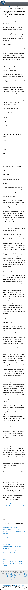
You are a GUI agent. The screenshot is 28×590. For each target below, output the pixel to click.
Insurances (15, 4)
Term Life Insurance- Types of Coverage (12, 561)
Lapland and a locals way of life (10, 527)
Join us (7, 576)
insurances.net (4, 6)
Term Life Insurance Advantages (10, 535)
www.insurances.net (5, 585)
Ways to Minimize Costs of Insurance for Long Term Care (14, 532)
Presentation (16, 574)
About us (7, 573)
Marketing (21, 578)
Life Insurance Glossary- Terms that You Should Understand (12, 547)
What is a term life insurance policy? (11, 529)
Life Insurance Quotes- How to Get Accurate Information (13, 554)
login (19, 585)
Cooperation (7, 577)
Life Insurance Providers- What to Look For (13, 550)
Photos (21, 577)
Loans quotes (25, 576)
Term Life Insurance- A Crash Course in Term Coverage (13, 564)
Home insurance (11, 576)
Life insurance (11, 574)
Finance (7, 4)
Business (11, 579)
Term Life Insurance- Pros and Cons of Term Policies (13, 558)
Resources (16, 578)
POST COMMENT (19, 523)
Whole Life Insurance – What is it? (11, 537)
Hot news (21, 576)
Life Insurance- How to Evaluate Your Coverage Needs (12, 543)
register (15, 585)
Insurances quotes (25, 574)
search (22, 585)
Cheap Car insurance (11, 578)
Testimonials (16, 575)
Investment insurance (12, 581)
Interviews (21, 575)
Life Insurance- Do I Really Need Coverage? (13, 540)
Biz (11, 4)
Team (7, 575)
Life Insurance (12, 6)
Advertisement (21, 574)
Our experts (16, 577)
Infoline (7, 574)
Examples (16, 576)
